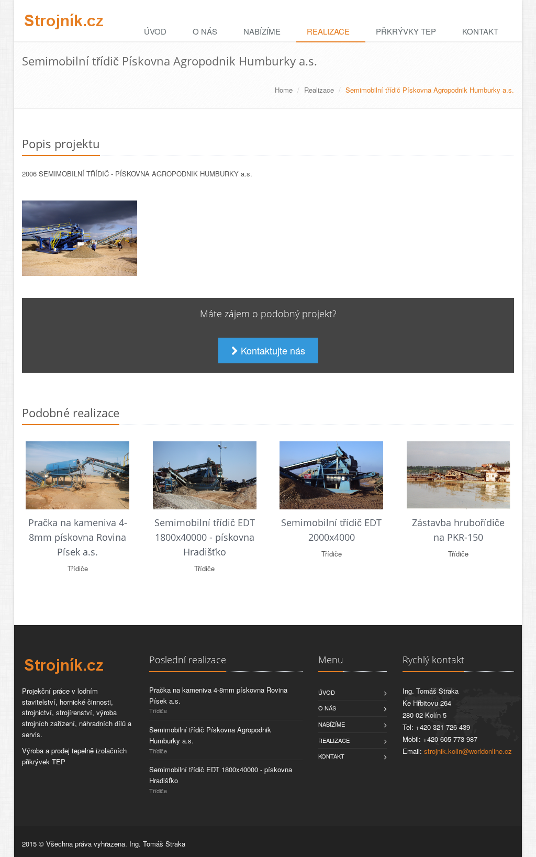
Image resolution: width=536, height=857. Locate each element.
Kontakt (480, 31)
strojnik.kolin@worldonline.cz (468, 751)
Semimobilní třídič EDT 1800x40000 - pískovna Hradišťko (204, 537)
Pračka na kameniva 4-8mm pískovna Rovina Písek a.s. (77, 537)
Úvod (155, 31)
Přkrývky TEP (406, 31)
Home (284, 90)
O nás (205, 31)
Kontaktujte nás (271, 350)
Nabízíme (262, 31)
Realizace (328, 31)
